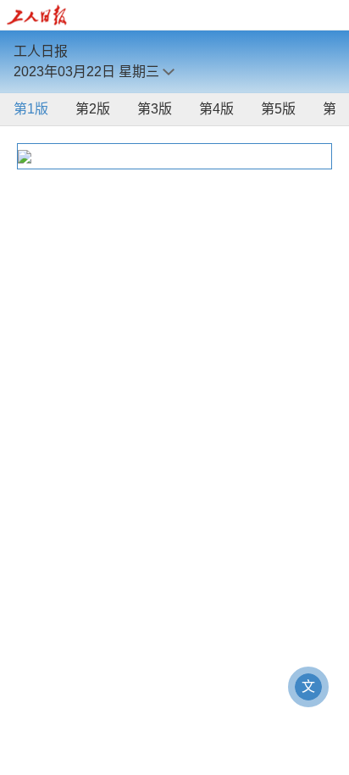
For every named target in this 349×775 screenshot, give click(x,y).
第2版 (92, 109)
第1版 (31, 109)
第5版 (278, 109)
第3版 (154, 109)
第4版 (216, 109)
